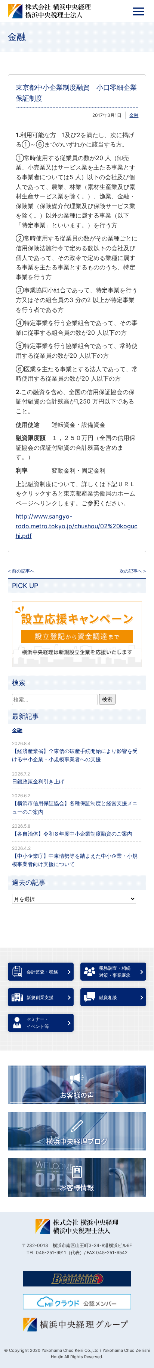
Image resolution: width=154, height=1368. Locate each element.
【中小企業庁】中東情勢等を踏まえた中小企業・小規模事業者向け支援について (75, 860)
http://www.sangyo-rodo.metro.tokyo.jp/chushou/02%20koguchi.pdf (77, 525)
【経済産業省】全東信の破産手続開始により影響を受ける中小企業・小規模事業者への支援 (75, 755)
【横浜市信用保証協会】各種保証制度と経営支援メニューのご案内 (75, 807)
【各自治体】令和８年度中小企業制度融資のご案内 (72, 833)
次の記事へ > (133, 571)
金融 (17, 36)
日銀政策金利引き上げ (38, 781)
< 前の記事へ (21, 571)
